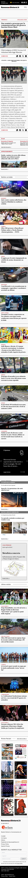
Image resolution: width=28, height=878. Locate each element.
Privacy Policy (5, 844)
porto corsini (4, 312)
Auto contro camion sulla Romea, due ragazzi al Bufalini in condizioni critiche (13, 202)
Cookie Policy (12, 876)
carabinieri (4, 431)
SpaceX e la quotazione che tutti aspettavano (12, 489)
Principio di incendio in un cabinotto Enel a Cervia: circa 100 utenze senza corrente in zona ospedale (13, 378)
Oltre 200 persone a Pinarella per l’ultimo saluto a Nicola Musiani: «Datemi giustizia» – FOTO (12, 230)
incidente (3, 198)
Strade (3, 403)
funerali (3, 226)
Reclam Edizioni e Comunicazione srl (11, 832)
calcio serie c (4, 606)
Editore (3, 840)
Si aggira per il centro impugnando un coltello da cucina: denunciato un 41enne (14, 260)
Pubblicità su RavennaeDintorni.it (10, 842)
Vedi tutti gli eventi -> (6, 147)
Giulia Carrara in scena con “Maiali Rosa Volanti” (8, 143)
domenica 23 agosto (7, 141)
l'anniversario (5, 694)
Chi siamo (4, 838)
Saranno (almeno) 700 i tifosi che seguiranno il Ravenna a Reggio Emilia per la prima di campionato (12, 726)
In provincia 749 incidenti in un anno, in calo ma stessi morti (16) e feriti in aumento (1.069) (13, 406)
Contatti (3, 836)
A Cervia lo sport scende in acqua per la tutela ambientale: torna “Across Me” (13, 668)
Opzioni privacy (5, 846)
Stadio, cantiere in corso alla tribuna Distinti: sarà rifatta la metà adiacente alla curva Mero (13, 157)
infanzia (3, 344)
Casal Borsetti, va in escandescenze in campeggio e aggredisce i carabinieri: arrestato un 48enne (13, 288)
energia (3, 374)
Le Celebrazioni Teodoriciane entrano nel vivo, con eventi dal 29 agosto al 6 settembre (14, 698)
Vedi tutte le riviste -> (22, 738)
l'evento (3, 664)
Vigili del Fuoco (5, 636)
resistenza (4, 284)
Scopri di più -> (4, 169)
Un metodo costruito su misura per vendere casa (12, 519)
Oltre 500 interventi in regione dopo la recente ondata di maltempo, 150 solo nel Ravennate (13, 640)
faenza (3, 256)
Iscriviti (23, 858)
